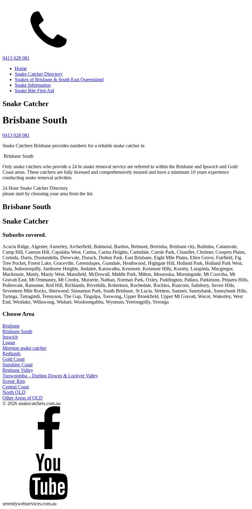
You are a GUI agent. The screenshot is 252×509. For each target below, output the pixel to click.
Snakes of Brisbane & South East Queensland (59, 79)
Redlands (11, 353)
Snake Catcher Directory (39, 74)
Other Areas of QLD (22, 397)
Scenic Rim (13, 381)
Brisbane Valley (17, 370)
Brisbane (11, 325)
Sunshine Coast (17, 364)
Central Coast (15, 386)
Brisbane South (17, 331)
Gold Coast (13, 359)
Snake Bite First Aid (34, 90)
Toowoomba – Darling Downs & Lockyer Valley (50, 375)
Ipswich (10, 337)
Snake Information (33, 85)
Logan (8, 342)
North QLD (14, 392)
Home (21, 68)
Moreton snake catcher (24, 348)
